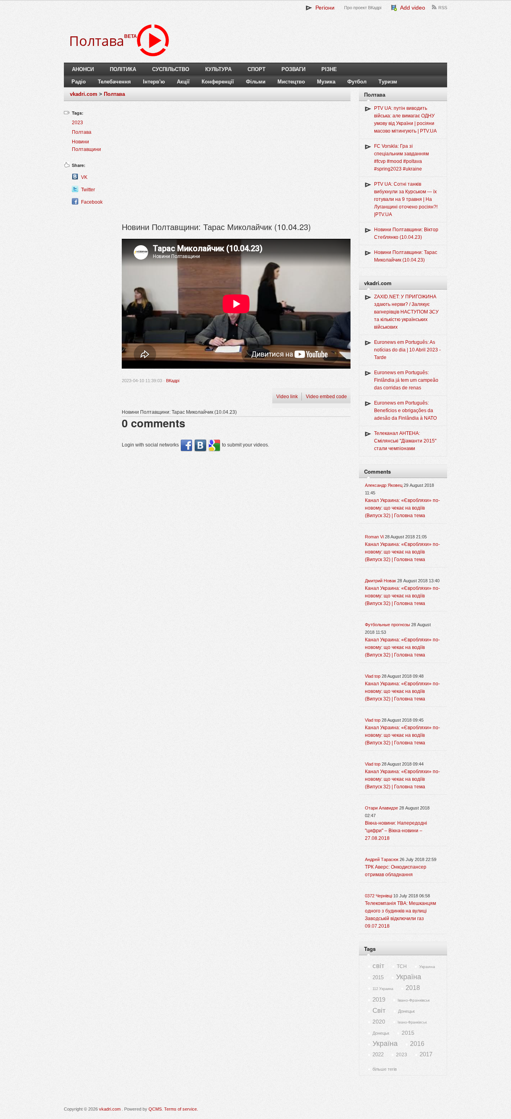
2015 (378, 977)
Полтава (114, 94)
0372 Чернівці (378, 895)
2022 (378, 1054)
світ (378, 966)
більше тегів (384, 1069)
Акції (183, 82)
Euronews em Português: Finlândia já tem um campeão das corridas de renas (406, 380)
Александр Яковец (383, 485)
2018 (413, 987)
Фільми (255, 82)
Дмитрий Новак (380, 580)
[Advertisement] (236, 165)
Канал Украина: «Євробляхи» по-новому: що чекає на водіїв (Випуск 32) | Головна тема (402, 508)
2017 (426, 1054)
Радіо (78, 82)
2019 (378, 999)
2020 (378, 1021)
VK (84, 177)
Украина (427, 966)
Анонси (83, 69)
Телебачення (114, 82)
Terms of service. (181, 1109)
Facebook (92, 202)
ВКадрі (172, 380)
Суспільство (170, 69)
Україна (408, 977)
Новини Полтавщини (86, 145)
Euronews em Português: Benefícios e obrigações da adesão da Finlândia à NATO (405, 410)
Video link (287, 396)
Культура (218, 69)
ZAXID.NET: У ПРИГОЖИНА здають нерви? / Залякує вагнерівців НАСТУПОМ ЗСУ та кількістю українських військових (406, 312)
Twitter (88, 189)
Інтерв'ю (154, 82)
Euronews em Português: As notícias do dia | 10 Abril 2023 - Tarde (407, 349)
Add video (411, 7)
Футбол (356, 82)
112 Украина (382, 989)
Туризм (387, 82)
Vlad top (372, 676)
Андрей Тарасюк (381, 859)
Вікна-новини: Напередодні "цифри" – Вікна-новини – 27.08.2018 (396, 830)
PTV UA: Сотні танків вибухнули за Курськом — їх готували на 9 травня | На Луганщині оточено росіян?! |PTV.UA (406, 199)
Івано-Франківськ (414, 1000)
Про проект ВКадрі (362, 7)
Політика (123, 69)
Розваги (293, 69)
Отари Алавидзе (381, 808)
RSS (442, 7)
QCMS (155, 1109)
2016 (417, 1043)
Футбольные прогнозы (387, 624)
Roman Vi (374, 536)
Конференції (218, 82)
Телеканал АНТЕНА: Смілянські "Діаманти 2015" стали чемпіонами (405, 441)
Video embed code (326, 396)
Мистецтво (291, 82)
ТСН (402, 966)
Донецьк (406, 1011)
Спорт (256, 69)
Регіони (323, 7)
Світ (379, 1010)
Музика (326, 82)
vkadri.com (83, 94)
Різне (329, 69)
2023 (77, 122)
